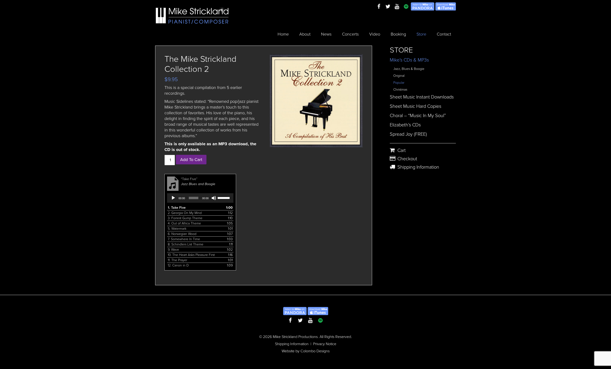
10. (191, 255)
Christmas (400, 90)
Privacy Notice (324, 344)
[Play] (173, 198)
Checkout (407, 159)
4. (184, 223)
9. (173, 250)
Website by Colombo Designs (306, 351)
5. (177, 229)
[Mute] (213, 198)
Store (421, 34)
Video (374, 34)
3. (185, 218)
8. (185, 244)
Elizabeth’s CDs (405, 125)
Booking (398, 34)
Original (399, 76)
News (326, 34)
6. (182, 234)
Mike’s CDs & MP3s (409, 60)
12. (178, 265)
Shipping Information (418, 167)
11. (177, 260)
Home (283, 34)
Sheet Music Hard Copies (415, 106)
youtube (397, 6)
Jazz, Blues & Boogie (408, 69)
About (305, 34)
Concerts (350, 34)
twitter (388, 6)
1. (177, 208)
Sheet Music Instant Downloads (422, 97)
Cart (401, 150)
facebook (378, 6)
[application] (200, 198)
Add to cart (191, 159)
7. (184, 239)
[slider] (224, 197)
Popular (398, 83)
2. (185, 213)
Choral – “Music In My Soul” (418, 116)
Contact (444, 34)
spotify (406, 6)
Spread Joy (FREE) (408, 134)
